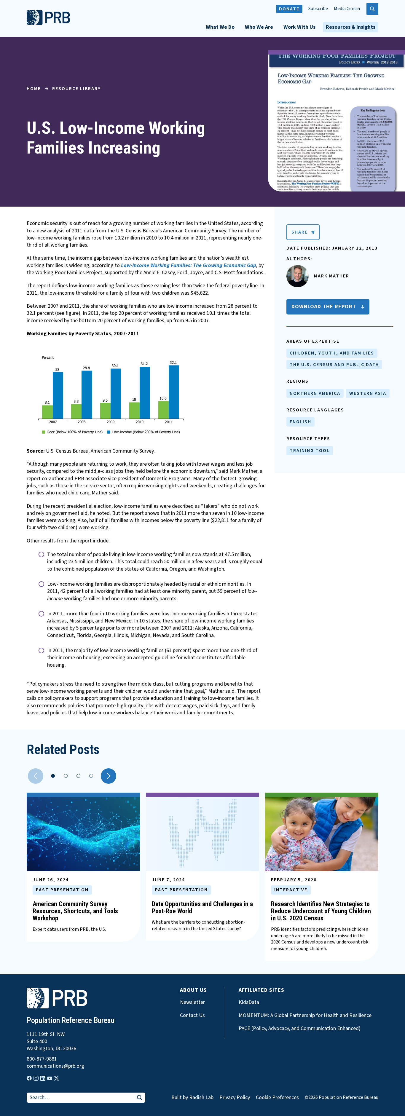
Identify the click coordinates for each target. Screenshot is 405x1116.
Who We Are (259, 27)
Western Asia (367, 393)
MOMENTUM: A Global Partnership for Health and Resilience (305, 1015)
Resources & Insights (350, 27)
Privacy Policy (234, 1097)
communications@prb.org (55, 1066)
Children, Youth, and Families (332, 353)
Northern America (315, 393)
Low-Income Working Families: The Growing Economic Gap (188, 265)
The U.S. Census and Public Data (334, 364)
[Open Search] (372, 9)
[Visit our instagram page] (36, 1078)
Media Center (347, 9)
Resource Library (76, 88)
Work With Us (299, 27)
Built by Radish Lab (192, 1097)
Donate (289, 9)
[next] (108, 776)
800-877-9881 (42, 1059)
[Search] (139, 1098)
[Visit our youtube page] (49, 1078)
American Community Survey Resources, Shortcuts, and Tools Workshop (75, 911)
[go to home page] (48, 23)
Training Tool (310, 450)
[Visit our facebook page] (29, 1078)
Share (299, 232)
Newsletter (192, 1002)
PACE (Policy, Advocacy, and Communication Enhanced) (300, 1028)
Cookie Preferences (277, 1097)
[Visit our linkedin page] (42, 1078)
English (300, 422)
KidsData (249, 1002)
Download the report (323, 306)
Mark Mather (331, 276)
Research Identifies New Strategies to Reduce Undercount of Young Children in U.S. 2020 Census (321, 911)
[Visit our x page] (56, 1078)
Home (34, 88)
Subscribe (318, 9)
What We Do (220, 27)
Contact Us (192, 1015)
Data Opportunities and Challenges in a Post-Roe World (202, 907)
